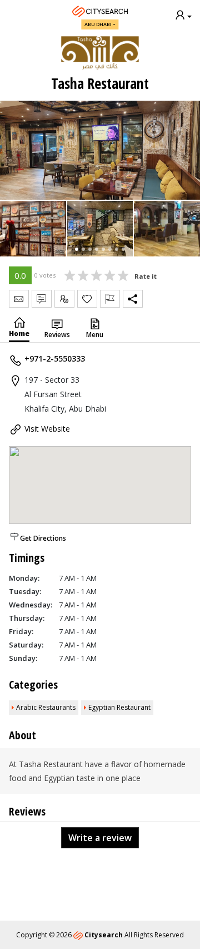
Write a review (100, 838)
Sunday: (23, 658)
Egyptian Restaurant (119, 707)
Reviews (57, 334)
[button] (76, 249)
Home (19, 333)
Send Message (19, 299)
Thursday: (26, 618)
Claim (64, 299)
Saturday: (26, 644)
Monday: (24, 578)
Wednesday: (30, 604)
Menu (94, 334)
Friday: (21, 631)
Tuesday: (25, 591)
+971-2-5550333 (54, 358)
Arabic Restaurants (46, 707)
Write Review (42, 299)
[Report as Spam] (110, 299)
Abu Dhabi (98, 24)
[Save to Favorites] (87, 299)
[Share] (133, 299)
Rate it (145, 276)
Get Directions (43, 538)
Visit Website (47, 428)
